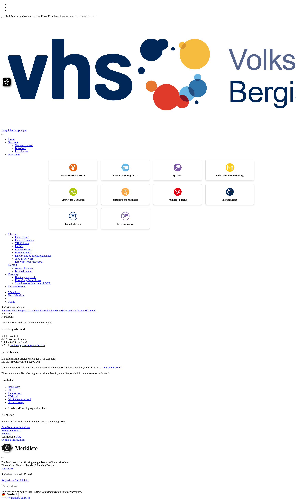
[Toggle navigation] (2, 134)
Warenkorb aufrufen (19, 497)
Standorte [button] (13, 142)
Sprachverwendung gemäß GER (32, 283)
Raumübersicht (23, 249)
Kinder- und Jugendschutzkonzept (33, 255)
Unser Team (21, 237)
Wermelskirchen (24, 145)
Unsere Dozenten (24, 240)
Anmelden (7, 468)
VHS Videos (22, 243)
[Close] (15, 486)
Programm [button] (14, 154)
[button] (15, 427)
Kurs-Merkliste (16, 295)
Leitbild (19, 246)
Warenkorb (14, 292)
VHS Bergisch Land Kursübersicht (30, 310)
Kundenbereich (16, 286)
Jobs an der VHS (24, 258)
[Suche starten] (2, 17)
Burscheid (20, 148)
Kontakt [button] (12, 264)
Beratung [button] (13, 274)
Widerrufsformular (11, 430)
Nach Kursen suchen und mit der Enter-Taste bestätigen (35, 16)
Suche (11, 301)
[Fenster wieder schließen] (2, 457)
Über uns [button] (13, 234)
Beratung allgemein (25, 277)
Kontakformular (23, 271)
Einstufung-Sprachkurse (28, 280)
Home (11, 139)
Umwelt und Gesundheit (62, 310)
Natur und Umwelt (86, 310)
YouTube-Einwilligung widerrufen (27, 408)
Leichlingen (21, 151)
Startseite (6, 310)
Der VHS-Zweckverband (29, 261)
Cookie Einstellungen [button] (13, 439)
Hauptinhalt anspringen (14, 130)
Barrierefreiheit (23, 252)
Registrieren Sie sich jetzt (15, 480)
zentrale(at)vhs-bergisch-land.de (27, 345)
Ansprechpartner (24, 268)
